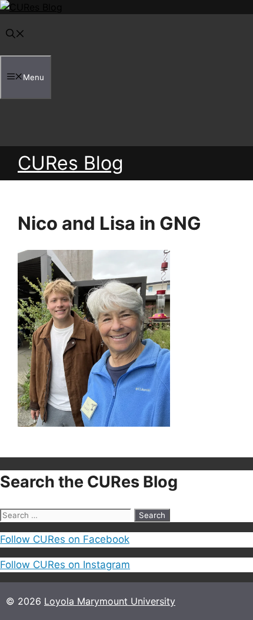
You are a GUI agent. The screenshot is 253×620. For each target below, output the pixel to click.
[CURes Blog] (31, 7)
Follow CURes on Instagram (65, 564)
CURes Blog (71, 162)
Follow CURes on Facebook (64, 539)
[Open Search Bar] (15, 35)
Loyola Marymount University (109, 601)
